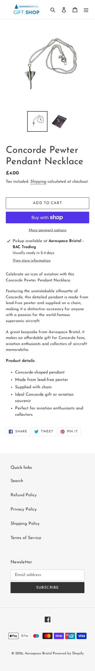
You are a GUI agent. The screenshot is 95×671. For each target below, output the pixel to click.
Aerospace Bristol (39, 653)
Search (17, 481)
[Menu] (86, 9)
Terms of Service (26, 538)
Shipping (38, 182)
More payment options (47, 230)
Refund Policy (24, 495)
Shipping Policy (25, 524)
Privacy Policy (24, 509)
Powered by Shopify (68, 653)
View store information (32, 261)
